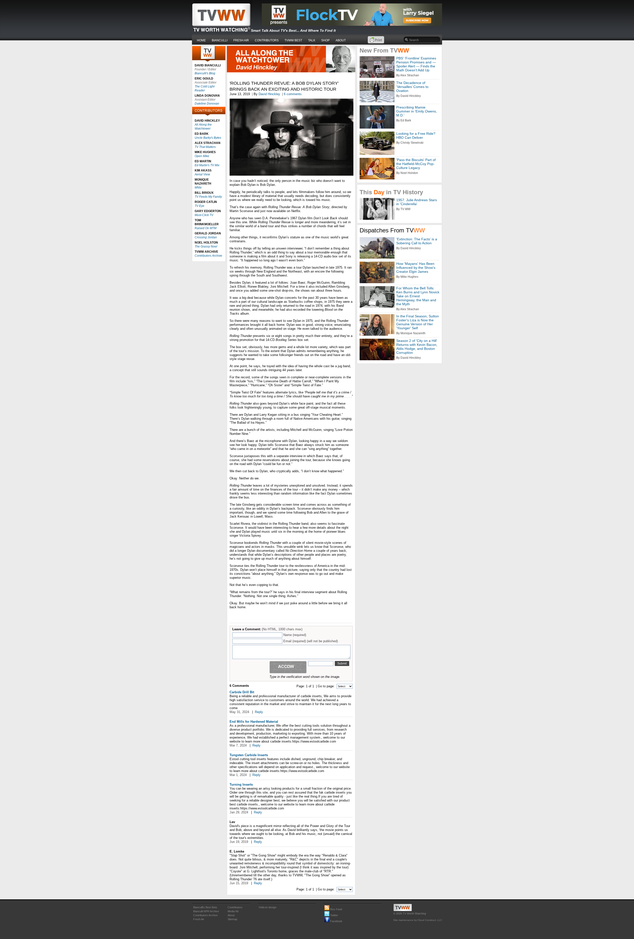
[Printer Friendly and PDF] (376, 42)
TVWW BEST (293, 40)
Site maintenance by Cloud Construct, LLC (417, 920)
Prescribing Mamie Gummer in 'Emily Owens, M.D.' (416, 111)
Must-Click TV (204, 215)
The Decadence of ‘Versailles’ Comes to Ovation (412, 87)
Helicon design (267, 907)
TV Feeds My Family (208, 196)
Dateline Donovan (207, 103)
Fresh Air (198, 919)
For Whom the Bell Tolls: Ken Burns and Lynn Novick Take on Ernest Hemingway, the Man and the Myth (417, 296)
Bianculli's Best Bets (205, 907)
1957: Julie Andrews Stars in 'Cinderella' (416, 202)
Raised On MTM (205, 228)
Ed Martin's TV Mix (207, 165)
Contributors (235, 907)
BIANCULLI (219, 40)
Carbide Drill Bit (242, 692)
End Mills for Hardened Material (254, 721)
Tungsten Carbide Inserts (249, 755)
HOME (201, 40)
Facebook (335, 921)
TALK (311, 40)
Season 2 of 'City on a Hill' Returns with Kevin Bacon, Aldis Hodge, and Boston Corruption (416, 347)
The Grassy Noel (206, 246)
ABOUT (341, 40)
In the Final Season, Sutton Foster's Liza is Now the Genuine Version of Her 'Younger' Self (417, 322)
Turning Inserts (241, 784)
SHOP (325, 40)
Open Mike (202, 156)
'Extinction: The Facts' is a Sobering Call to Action (416, 241)
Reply (259, 712)
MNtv (198, 187)
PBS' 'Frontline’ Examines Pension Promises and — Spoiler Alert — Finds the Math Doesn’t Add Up (416, 64)
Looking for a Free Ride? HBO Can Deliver (415, 135)
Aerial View (202, 174)
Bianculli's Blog (205, 73)
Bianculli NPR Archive (206, 911)
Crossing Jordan (206, 237)
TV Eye (199, 206)
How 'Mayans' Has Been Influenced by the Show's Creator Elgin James (415, 268)
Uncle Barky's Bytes (208, 137)
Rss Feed (335, 909)
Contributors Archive (208, 255)
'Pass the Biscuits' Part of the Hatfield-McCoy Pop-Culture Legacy (416, 164)
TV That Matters (205, 147)
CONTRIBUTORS (267, 40)
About (231, 915)
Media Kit (233, 911)
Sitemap (232, 919)
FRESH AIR (241, 40)
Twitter (333, 915)
